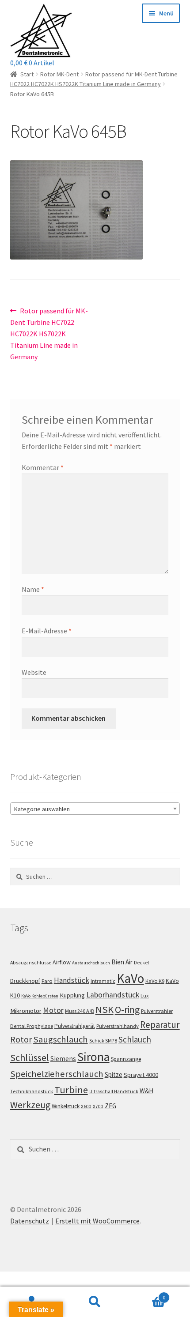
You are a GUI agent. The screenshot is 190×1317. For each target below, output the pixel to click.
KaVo (130, 978)
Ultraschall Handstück (113, 1091)
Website (34, 672)
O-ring (127, 1010)
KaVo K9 (154, 981)
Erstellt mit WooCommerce (97, 1220)
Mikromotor (26, 1011)
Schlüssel (29, 1057)
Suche (94, 1302)
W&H (146, 1091)
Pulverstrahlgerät (74, 1026)
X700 (98, 1106)
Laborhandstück (112, 995)
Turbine (71, 1090)
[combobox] (95, 808)
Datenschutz (29, 1220)
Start (27, 74)
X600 (86, 1106)
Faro (47, 981)
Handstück (71, 980)
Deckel (141, 963)
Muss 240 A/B (79, 1011)
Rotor (21, 1039)
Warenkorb (146, 1294)
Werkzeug (30, 1105)
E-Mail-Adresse (47, 630)
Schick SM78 (103, 1040)
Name (33, 589)
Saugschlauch (60, 1039)
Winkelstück (66, 1106)
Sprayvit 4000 (141, 1075)
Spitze (113, 1074)
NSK (104, 1009)
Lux (145, 995)
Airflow (62, 962)
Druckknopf (25, 981)
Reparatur (160, 1025)
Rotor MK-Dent (59, 74)
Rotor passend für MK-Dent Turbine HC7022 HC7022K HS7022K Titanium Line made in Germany (49, 333)
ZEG (110, 1106)
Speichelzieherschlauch (56, 1074)
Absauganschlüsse (30, 963)
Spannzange (126, 1059)
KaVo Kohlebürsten (39, 996)
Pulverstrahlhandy (117, 1026)
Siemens (63, 1058)
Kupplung (72, 995)
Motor (53, 1010)
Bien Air (122, 962)
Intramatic (103, 981)
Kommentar (43, 467)
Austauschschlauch (91, 963)
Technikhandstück (31, 1091)
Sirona (93, 1057)
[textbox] (95, 809)
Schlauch (134, 1039)
